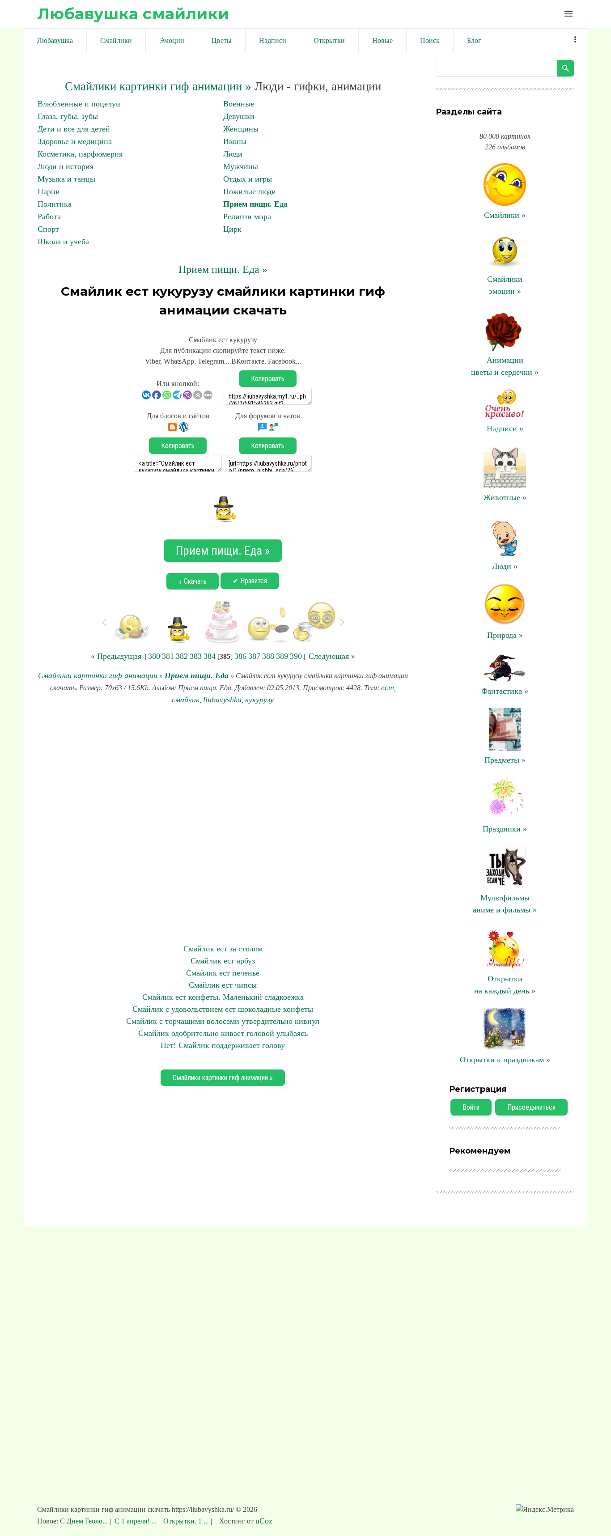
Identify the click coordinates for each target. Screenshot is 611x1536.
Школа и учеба (63, 241)
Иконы (234, 141)
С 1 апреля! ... (135, 1521)
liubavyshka (222, 699)
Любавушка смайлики (133, 13)
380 (154, 656)
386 (240, 656)
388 (268, 656)
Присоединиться (531, 1107)
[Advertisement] (222, 824)
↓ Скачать (192, 581)
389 (282, 656)
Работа (49, 216)
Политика (55, 203)
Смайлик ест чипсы (223, 984)
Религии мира (247, 216)
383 (196, 656)
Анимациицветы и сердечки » (505, 366)
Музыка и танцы (66, 178)
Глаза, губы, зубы (68, 116)
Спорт (48, 229)
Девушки (239, 116)
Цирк (232, 229)
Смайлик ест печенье (222, 972)
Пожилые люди (249, 191)
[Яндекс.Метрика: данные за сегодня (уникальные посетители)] (545, 1509)
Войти (470, 1107)
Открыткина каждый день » (504, 984)
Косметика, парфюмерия (80, 153)
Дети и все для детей (74, 128)
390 (296, 656)
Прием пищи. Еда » (222, 269)
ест (387, 687)
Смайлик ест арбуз (223, 960)
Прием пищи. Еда (255, 203)
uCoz (263, 1520)
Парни (49, 191)
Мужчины (240, 166)
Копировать (267, 378)
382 (182, 656)
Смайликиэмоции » (504, 285)
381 (168, 656)
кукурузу (259, 699)
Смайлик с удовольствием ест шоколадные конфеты (222, 1009)
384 (210, 656)
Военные (238, 103)
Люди (232, 153)
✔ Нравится (250, 581)
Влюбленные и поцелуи (79, 103)
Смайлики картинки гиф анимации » (158, 86)
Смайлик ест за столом (223, 948)
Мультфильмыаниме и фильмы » (505, 903)
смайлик (185, 699)
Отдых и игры (247, 178)
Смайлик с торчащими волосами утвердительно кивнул (222, 1021)
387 (254, 656)
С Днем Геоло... (85, 1521)
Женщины (241, 128)
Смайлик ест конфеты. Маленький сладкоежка (223, 997)
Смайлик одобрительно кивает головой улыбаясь (223, 1033)
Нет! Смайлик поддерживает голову (223, 1045)
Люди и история (65, 166)
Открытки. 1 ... (186, 1521)
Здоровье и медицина (75, 141)
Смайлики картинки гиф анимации (97, 675)
